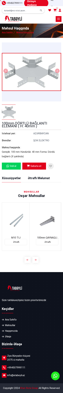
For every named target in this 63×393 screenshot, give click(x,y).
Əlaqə (8, 336)
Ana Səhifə (7, 32)
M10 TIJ (15, 237)
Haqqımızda (11, 330)
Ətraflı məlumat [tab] (39, 178)
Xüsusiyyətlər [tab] (11, 178)
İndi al (13, 166)
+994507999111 (14, 3)
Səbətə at (35, 166)
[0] (54, 10)
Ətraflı (16, 242)
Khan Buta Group (29, 388)
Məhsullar (10, 325)
